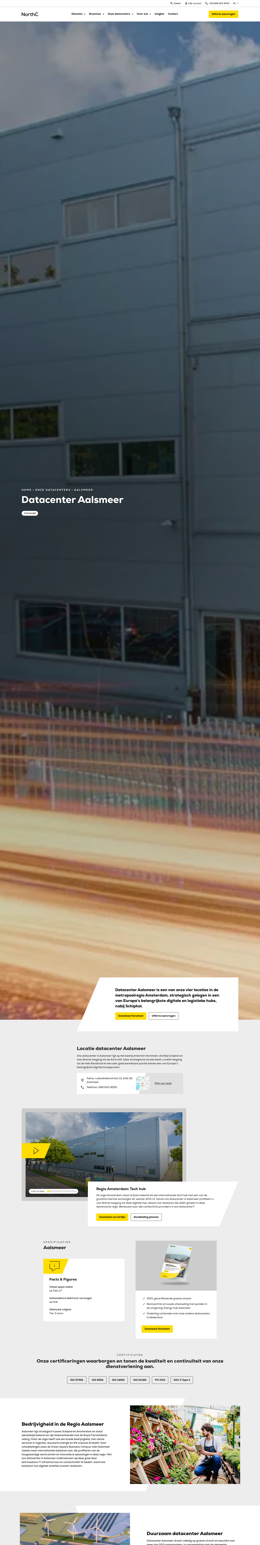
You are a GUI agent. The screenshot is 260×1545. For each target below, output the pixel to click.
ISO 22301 (140, 1380)
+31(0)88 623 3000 (219, 3)
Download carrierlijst (112, 1217)
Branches (95, 13)
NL (235, 3)
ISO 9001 (98, 1380)
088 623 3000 (102, 1087)
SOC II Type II (182, 1380)
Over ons (142, 13)
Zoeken (177, 3)
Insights (159, 13)
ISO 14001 (118, 1380)
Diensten (76, 13)
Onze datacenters (119, 13)
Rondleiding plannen (146, 1217)
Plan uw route (163, 1083)
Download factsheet (130, 1015)
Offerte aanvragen (223, 14)
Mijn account (194, 3)
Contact (173, 13)
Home (27, 490)
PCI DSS (160, 1380)
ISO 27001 (76, 1380)
